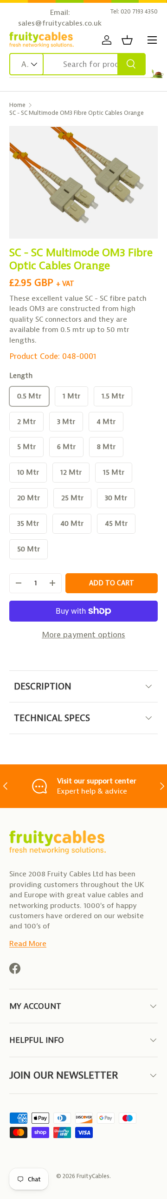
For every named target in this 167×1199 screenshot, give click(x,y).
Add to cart (111, 583)
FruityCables (93, 1176)
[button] (127, 40)
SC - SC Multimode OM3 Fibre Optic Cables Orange (76, 113)
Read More (27, 943)
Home (17, 105)
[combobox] (77, 64)
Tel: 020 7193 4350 (134, 11)
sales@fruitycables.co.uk (60, 23)
